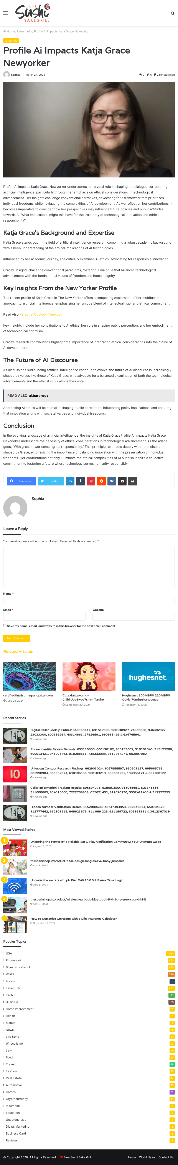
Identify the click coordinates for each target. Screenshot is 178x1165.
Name (8, 593)
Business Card (16, 1133)
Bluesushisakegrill (18, 967)
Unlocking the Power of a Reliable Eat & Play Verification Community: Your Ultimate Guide (95, 842)
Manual (11, 1023)
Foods (10, 981)
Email (8, 609)
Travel (10, 1064)
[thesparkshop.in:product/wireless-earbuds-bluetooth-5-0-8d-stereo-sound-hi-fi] (15, 905)
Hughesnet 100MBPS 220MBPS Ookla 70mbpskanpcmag (146, 697)
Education (13, 1112)
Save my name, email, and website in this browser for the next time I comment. (61, 626)
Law (9, 1050)
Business (12, 1002)
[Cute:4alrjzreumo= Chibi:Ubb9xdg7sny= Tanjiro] (89, 676)
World (10, 974)
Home (10, 31)
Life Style (12, 1036)
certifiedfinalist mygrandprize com (28, 695)
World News (147, 1157)
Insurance (13, 1106)
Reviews (12, 1140)
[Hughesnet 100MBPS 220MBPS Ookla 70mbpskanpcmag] (148, 676)
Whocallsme (14, 1043)
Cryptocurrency (17, 1099)
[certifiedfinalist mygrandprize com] (29, 676)
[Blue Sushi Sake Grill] (33, 13)
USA (9, 953)
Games (11, 1092)
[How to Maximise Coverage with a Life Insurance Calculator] (15, 924)
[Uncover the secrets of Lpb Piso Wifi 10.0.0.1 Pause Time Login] (15, 886)
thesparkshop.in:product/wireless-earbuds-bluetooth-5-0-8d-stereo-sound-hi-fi (88, 899)
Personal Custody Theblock (41, 314)
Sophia (15, 74)
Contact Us (166, 1157)
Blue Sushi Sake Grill (77, 1157)
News (10, 1029)
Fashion (11, 1071)
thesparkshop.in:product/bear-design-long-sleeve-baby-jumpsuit (77, 861)
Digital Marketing (17, 1126)
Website (98, 609)
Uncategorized (16, 1119)
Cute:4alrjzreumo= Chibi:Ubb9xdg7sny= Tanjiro (83, 697)
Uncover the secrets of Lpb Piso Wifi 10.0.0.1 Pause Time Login (76, 880)
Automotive (14, 1085)
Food (9, 1057)
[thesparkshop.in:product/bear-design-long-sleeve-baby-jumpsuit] (15, 867)
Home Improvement (20, 1009)
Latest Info (24, 31)
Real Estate (14, 1078)
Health (10, 1016)
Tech (9, 995)
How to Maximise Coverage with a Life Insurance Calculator (73, 919)
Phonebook (13, 960)
